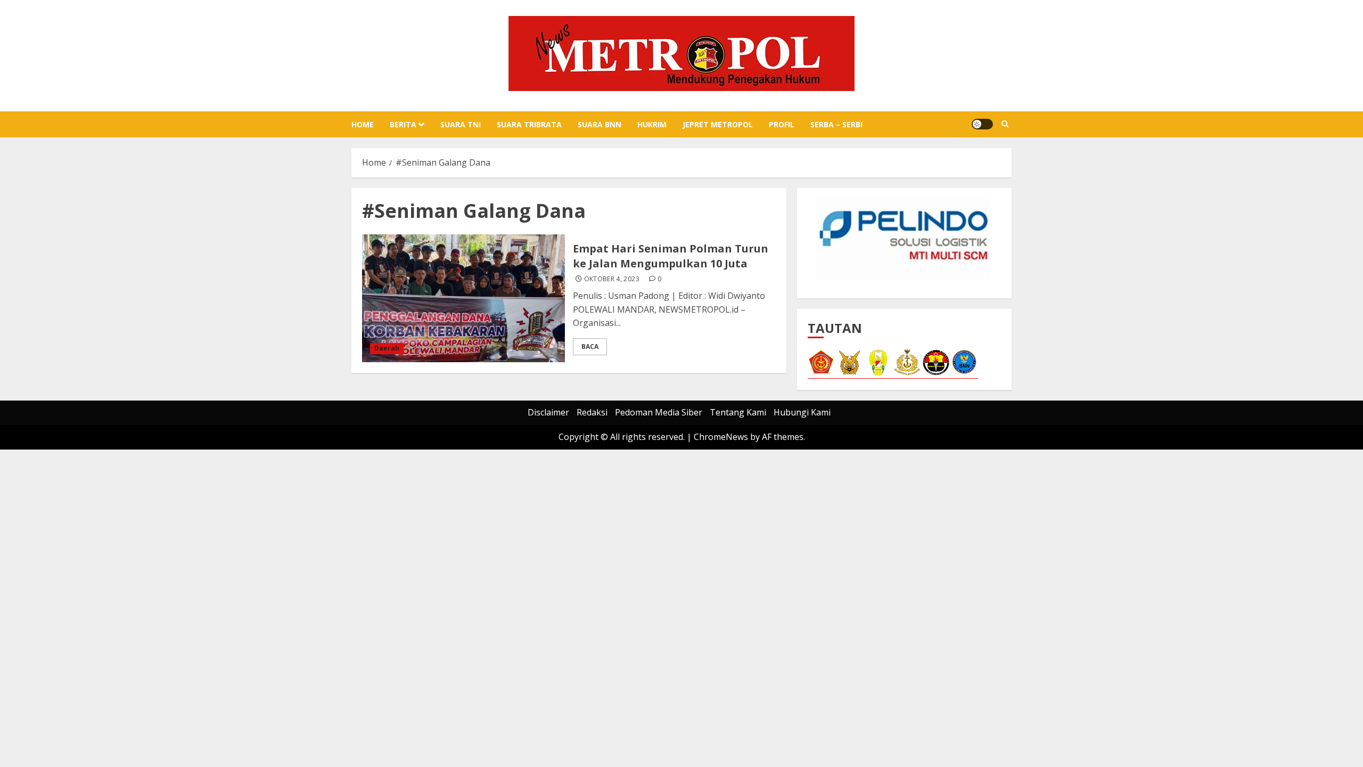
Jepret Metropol (718, 124)
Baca (589, 346)
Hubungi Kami (802, 412)
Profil (781, 124)
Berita (403, 124)
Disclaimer (548, 412)
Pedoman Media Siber (658, 412)
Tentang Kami (738, 412)
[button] (1005, 124)
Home (362, 124)
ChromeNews (721, 437)
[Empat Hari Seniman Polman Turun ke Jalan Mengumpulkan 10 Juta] (463, 298)
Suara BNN (599, 124)
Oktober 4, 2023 (611, 279)
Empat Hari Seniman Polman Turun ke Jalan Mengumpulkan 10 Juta (670, 256)
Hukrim (652, 124)
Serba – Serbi (836, 124)
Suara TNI (460, 124)
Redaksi (592, 412)
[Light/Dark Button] (982, 124)
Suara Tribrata (529, 124)
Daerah (386, 348)
